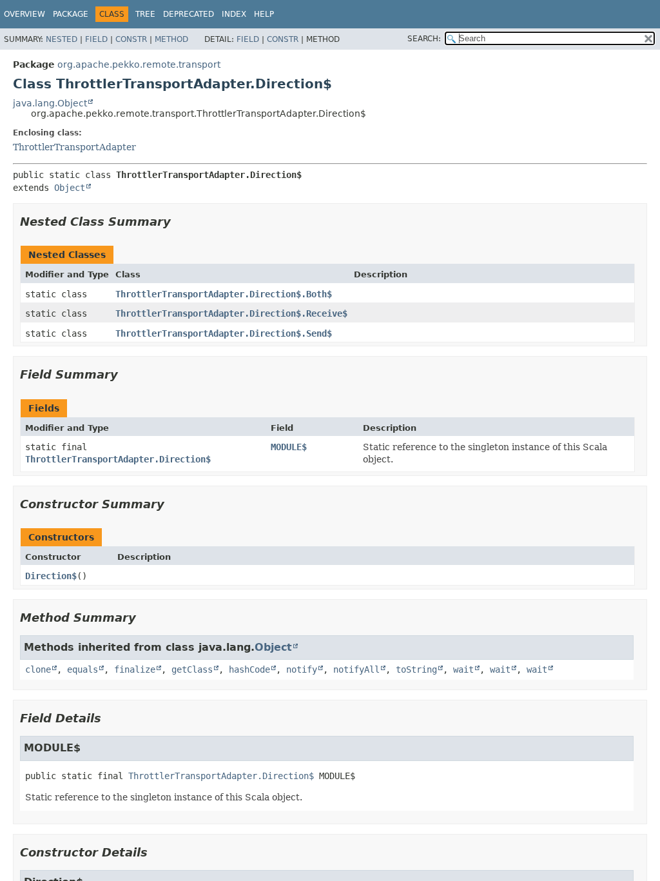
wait (463, 669)
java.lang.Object (50, 103)
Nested (61, 39)
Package (70, 14)
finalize (134, 669)
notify (301, 669)
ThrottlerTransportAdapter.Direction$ (118, 459)
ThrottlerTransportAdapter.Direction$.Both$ (223, 294)
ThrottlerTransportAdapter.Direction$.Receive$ (231, 313)
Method (171, 39)
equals (82, 669)
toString (416, 669)
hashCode (249, 669)
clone (38, 669)
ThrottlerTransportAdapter (74, 147)
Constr (131, 39)
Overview (24, 14)
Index (234, 14)
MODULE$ (289, 447)
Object (69, 188)
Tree (145, 14)
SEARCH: (424, 38)
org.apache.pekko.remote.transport (138, 64)
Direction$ (51, 576)
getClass (192, 669)
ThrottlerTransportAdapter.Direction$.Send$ (223, 333)
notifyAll (356, 669)
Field (96, 39)
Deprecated (188, 14)
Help (264, 14)
